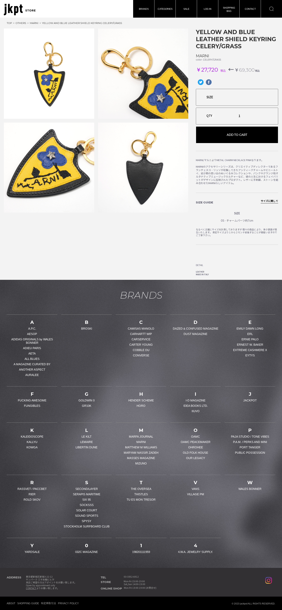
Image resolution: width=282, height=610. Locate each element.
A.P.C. (32, 328)
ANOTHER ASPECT (32, 369)
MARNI (202, 56)
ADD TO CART (237, 135)
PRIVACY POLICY (68, 603)
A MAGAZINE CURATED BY (32, 364)
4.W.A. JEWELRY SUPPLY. (195, 552)
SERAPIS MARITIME (86, 494)
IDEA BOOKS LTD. (195, 405)
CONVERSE (141, 355)
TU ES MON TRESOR (141, 499)
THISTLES (141, 494)
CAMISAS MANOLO (141, 328)
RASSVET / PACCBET (32, 488)
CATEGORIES (165, 9)
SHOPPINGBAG (229, 9)
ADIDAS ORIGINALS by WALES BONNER (32, 341)
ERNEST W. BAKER (250, 344)
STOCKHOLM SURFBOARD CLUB (87, 526)
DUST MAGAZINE (195, 334)
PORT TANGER (250, 447)
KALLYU (32, 442)
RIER (32, 494)
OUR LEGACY (195, 458)
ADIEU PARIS (32, 348)
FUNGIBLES (32, 405)
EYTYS (250, 355)
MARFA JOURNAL (141, 436)
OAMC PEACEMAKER (195, 442)
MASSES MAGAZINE (141, 458)
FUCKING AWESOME (32, 400)
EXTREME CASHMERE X (250, 350)
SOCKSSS (87, 505)
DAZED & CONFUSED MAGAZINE (195, 328)
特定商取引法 (48, 603)
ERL (250, 334)
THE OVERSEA (141, 488)
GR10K (86, 405)
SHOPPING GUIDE (28, 603)
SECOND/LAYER (86, 488)
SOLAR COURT (86, 510)
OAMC (195, 436)
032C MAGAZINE (86, 552)
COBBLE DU (141, 350)
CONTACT (250, 9)
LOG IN (207, 9)
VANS (195, 488)
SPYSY (86, 521)
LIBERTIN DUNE (86, 447)
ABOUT (11, 603)
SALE (186, 9)
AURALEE (32, 375)
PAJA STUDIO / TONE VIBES (250, 436)
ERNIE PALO (250, 339)
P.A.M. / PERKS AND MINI (250, 442)
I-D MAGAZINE (195, 400)
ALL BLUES (32, 358)
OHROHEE (195, 447)
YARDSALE (32, 552)
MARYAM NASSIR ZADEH (141, 452)
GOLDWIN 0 (86, 400)
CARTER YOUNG (141, 344)
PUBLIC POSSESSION (250, 452)
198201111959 (141, 552)
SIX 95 (86, 499)
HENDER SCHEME (141, 400)
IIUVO (196, 411)
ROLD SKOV (32, 499)
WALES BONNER (249, 488)
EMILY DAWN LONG (250, 328)
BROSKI (86, 328)
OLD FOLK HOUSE (195, 452)
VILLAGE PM (195, 494)
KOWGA (32, 447)
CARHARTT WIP (141, 334)
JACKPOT (250, 400)
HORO (141, 405)
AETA (32, 353)
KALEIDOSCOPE (32, 436)
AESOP (32, 334)
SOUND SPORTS (86, 515)
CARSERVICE (141, 339)
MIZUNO (141, 463)
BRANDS (144, 9)
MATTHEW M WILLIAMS (141, 447)
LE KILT (87, 436)
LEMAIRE (86, 442)
